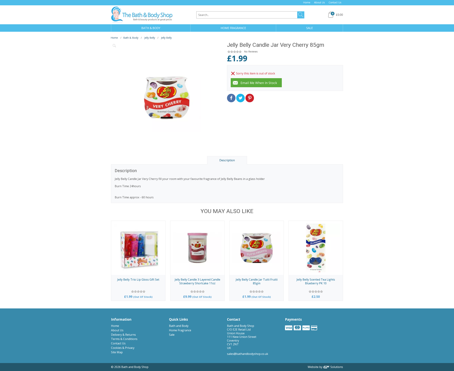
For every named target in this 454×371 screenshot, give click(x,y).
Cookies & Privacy (122, 348)
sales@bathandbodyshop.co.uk (247, 354)
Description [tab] (227, 160)
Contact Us (335, 2)
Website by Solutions (325, 367)
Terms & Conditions (124, 339)
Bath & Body (130, 37)
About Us (319, 2)
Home (306, 2)
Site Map (117, 352)
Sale (172, 335)
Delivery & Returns (123, 335)
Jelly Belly (149, 37)
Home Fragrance (180, 330)
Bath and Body (179, 326)
